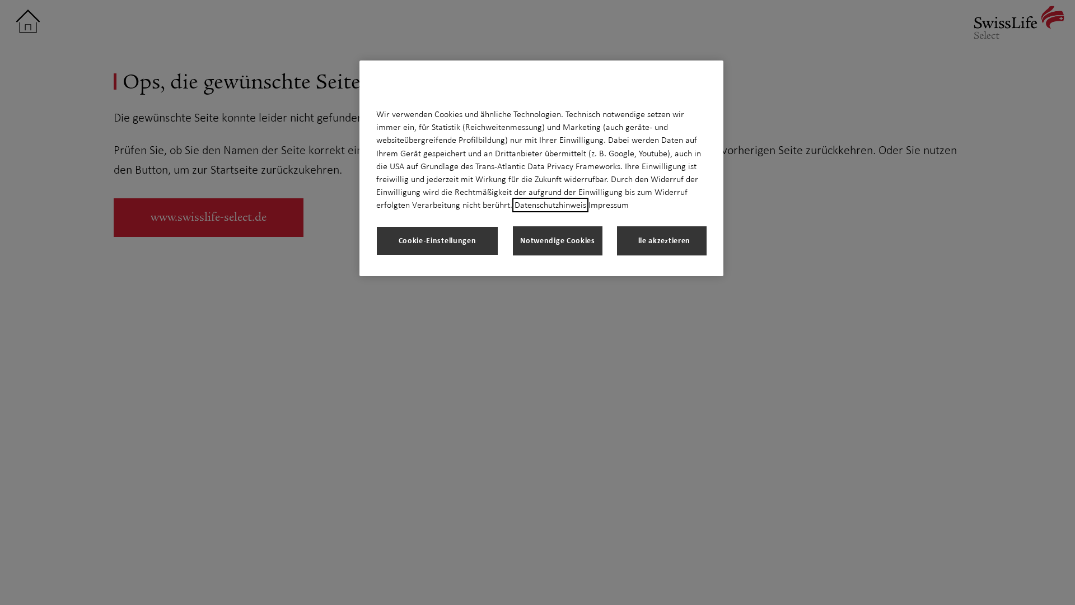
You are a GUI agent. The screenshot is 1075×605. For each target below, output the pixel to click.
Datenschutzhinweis (550, 205)
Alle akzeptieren (661, 240)
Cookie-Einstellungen (437, 240)
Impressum (608, 205)
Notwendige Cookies (557, 240)
